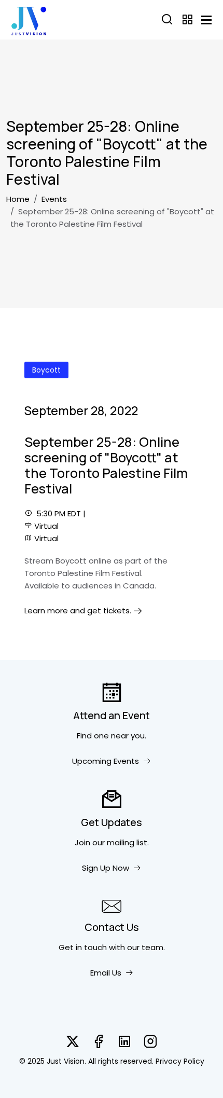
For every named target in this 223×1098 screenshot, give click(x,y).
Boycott (46, 370)
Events (54, 199)
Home (18, 199)
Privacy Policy (180, 1061)
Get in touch (83, 947)
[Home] (28, 20)
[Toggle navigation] (206, 20)
